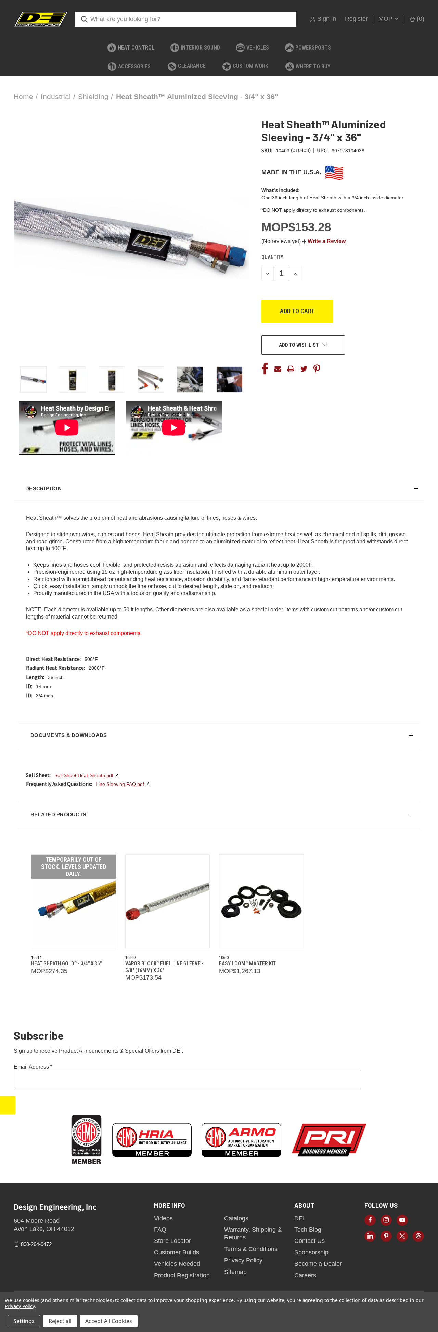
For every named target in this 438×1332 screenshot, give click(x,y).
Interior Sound (200, 47)
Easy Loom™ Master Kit (247, 963)
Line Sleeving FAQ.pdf (120, 784)
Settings (24, 1321)
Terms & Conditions (251, 1249)
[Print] (290, 369)
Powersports (313, 47)
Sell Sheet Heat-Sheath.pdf (83, 775)
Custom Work (250, 66)
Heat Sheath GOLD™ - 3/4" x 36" (66, 963)
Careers (305, 1275)
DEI (299, 1218)
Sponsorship (311, 1252)
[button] (324, 241)
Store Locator (172, 1240)
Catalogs (236, 1218)
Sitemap (235, 1271)
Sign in (326, 18)
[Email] (277, 369)
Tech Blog (307, 1229)
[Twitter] (303, 369)
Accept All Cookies (108, 1321)
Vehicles (257, 47)
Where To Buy (313, 66)
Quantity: (272, 257)
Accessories (134, 66)
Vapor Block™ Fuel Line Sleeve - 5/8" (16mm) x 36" (164, 966)
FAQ (160, 1229)
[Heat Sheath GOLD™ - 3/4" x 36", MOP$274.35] (73, 901)
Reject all (60, 1321)
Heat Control (136, 47)
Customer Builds (176, 1252)
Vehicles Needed (177, 1263)
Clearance (192, 66)
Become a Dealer (318, 1263)
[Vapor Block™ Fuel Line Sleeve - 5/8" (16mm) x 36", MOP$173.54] (168, 901)
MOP (386, 18)
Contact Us (309, 1240)
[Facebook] (264, 369)
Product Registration (182, 1275)
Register (356, 18)
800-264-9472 (36, 1244)
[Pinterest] (316, 369)
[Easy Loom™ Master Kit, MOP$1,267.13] (261, 901)
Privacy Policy (243, 1260)
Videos (163, 1218)
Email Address (33, 1067)
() (419, 18)
